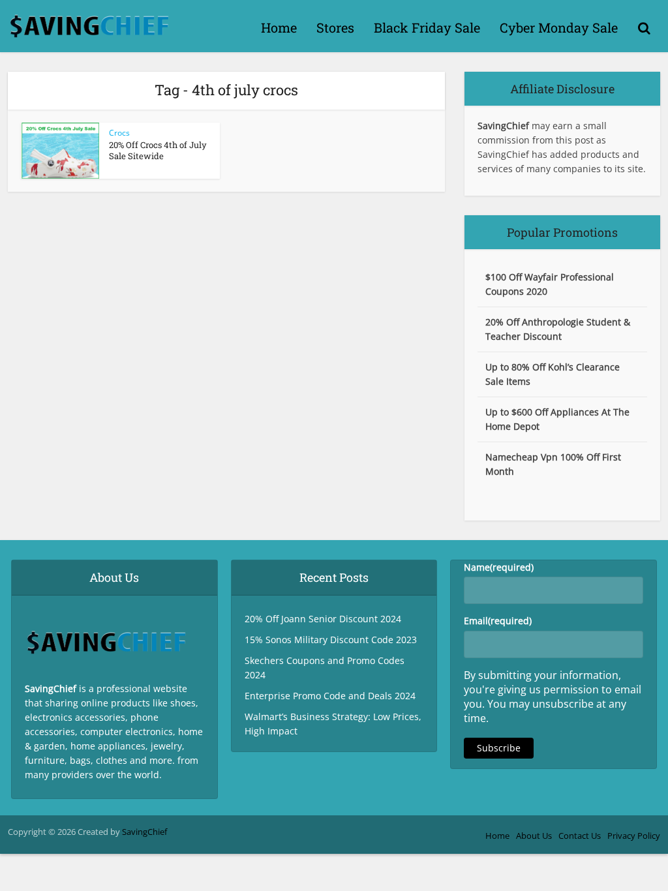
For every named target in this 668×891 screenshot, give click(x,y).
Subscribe (499, 748)
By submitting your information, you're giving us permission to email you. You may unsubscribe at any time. (552, 696)
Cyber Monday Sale (559, 27)
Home (279, 27)
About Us (534, 835)
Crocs (119, 132)
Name (499, 567)
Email (498, 620)
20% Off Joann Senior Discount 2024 (323, 618)
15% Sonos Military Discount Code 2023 (331, 639)
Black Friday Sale (427, 27)
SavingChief (144, 832)
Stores (335, 27)
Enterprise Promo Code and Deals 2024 (330, 695)
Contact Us (579, 835)
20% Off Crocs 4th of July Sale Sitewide (158, 150)
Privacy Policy (633, 835)
